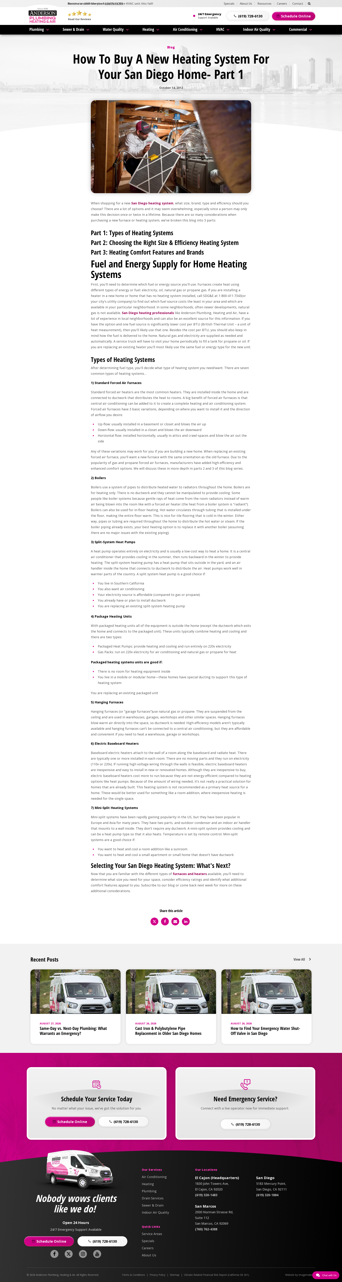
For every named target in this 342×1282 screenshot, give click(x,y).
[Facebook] (165, 921)
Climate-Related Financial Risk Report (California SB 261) (216, 1274)
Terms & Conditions (133, 1274)
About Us (246, 4)
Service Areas (152, 1234)
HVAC (220, 29)
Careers (282, 4)
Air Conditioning (185, 29)
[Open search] (309, 3)
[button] (248, 16)
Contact (297, 4)
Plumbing (36, 29)
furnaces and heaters (190, 874)
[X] (154, 921)
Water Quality (113, 29)
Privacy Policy (157, 1274)
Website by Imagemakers (299, 1274)
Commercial (298, 29)
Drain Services (153, 1198)
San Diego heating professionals (148, 313)
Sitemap (174, 1274)
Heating (148, 29)
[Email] (175, 921)
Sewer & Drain (73, 29)
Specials (229, 4)
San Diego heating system (152, 203)
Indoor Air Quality (256, 29)
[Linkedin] (186, 921)
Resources (264, 4)
